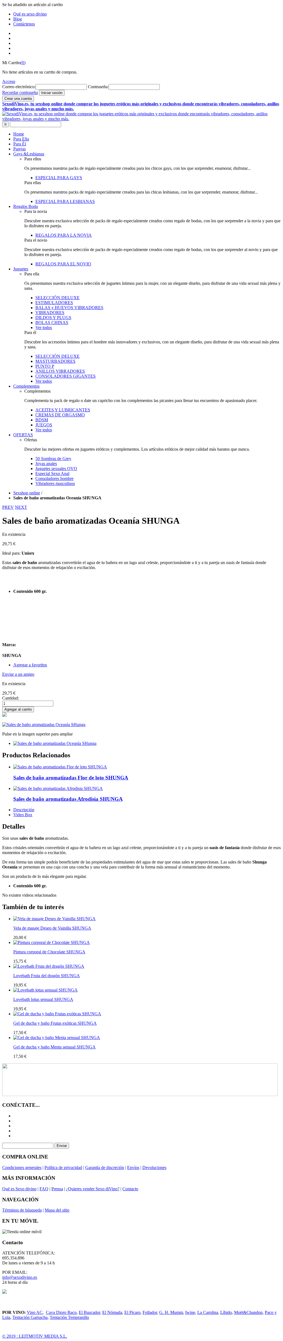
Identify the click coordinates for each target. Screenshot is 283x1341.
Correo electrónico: (19, 86)
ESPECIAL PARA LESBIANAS (65, 201)
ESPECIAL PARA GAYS (58, 177)
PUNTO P (44, 366)
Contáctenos (24, 24)
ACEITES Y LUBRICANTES (62, 410)
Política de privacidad (63, 1167)
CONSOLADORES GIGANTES (65, 376)
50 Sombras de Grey (53, 458)
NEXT (21, 507)
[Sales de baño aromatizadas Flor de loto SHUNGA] (60, 767)
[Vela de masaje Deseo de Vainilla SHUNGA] (54, 918)
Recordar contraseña (20, 92)
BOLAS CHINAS (51, 322)
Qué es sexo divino (30, 14)
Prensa (57, 1188)
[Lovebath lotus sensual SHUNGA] (45, 990)
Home (18, 134)
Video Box (22, 814)
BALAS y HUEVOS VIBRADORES (69, 307)
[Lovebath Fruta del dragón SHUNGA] (48, 966)
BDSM (41, 420)
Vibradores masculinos (55, 483)
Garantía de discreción (104, 1167)
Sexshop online (26, 493)
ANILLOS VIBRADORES (60, 371)
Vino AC (35, 1312)
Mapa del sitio (57, 1210)
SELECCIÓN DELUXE (57, 297)
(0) (22, 62)
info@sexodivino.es (19, 1277)
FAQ (44, 1188)
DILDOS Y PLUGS (53, 317)
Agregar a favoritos (30, 664)
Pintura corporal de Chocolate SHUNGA (49, 951)
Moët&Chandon (248, 1312)
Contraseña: (98, 86)
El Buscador (89, 1312)
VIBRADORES (49, 312)
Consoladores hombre (54, 478)
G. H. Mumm (171, 1312)
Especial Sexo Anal (52, 473)
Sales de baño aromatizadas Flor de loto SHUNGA (70, 778)
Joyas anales (46, 463)
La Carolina (207, 1312)
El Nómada (112, 1312)
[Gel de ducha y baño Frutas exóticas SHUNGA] (57, 1013)
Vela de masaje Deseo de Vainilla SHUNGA (52, 928)
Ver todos (43, 327)
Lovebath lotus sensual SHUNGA (43, 999)
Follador (150, 1312)
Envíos (133, 1167)
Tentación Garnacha (30, 1317)
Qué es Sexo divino (19, 1188)
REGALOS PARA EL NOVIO (63, 264)
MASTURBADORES (55, 361)
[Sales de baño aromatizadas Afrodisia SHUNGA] (58, 788)
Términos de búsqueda (22, 1210)
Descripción (23, 809)
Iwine (190, 1312)
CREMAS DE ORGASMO (60, 415)
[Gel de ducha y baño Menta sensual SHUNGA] (56, 1037)
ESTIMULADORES (54, 302)
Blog (17, 19)
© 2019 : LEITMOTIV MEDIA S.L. (34, 1336)
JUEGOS (43, 424)
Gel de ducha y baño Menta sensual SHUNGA (54, 1047)
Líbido (226, 1312)
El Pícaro (132, 1312)
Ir (5, 124)
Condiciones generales (21, 1167)
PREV (8, 507)
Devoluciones (154, 1167)
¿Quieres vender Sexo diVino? (92, 1188)
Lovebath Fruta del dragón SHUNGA (46, 975)
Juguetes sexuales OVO (56, 468)
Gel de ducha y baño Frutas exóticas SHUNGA (55, 1023)
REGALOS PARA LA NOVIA (63, 235)
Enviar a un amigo (18, 674)
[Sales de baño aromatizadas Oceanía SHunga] (54, 743)
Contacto (130, 1188)
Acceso (8, 81)
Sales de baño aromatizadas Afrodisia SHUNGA (68, 799)
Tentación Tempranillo (69, 1317)
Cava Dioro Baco (61, 1312)
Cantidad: (10, 698)
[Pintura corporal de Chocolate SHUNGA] (51, 942)
